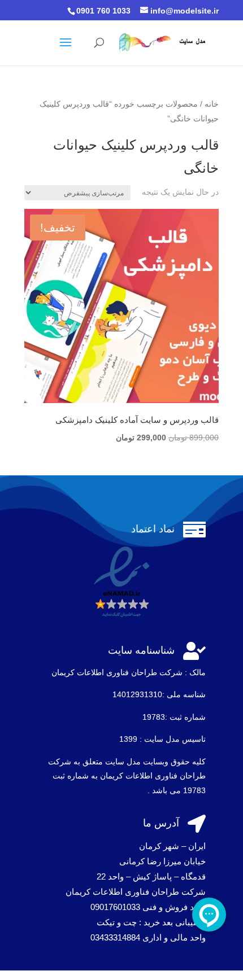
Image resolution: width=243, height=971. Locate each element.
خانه (212, 104)
